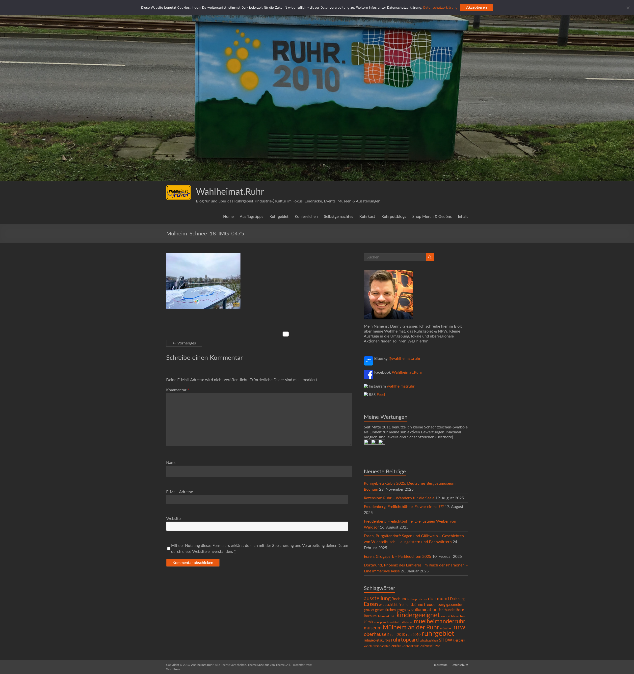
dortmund (438, 598)
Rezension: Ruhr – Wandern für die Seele (399, 498)
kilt (394, 616)
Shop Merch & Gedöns (432, 217)
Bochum (399, 599)
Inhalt (463, 217)
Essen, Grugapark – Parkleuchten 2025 (397, 557)
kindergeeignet (418, 615)
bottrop (412, 599)
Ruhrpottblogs (393, 217)
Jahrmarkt (384, 616)
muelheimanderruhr (439, 621)
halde (410, 610)
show (445, 640)
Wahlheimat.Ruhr (230, 192)
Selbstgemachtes (338, 217)
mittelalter (406, 622)
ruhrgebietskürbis (377, 640)
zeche (396, 646)
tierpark (459, 640)
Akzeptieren (476, 7)
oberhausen (376, 634)
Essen (371, 604)
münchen (446, 628)
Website (173, 519)
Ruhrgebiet (279, 217)
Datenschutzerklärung (440, 7)
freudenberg (434, 605)
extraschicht (388, 605)
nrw (459, 627)
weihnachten (381, 646)
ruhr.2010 (397, 635)
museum (373, 628)
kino (444, 616)
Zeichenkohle (410, 646)
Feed (381, 395)
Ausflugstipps (251, 217)
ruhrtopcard (405, 640)
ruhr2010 (413, 635)
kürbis (368, 622)
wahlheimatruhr (401, 386)
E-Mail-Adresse (179, 492)
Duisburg (457, 599)
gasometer (454, 605)
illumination (426, 610)
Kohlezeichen (306, 217)
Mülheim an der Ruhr (411, 627)
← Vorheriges (184, 343)
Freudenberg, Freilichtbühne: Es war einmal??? (404, 507)
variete (368, 646)
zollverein (427, 646)
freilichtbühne (410, 605)
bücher (422, 599)
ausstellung (377, 598)
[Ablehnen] (627, 7)
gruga (401, 610)
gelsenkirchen (385, 610)
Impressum (440, 664)
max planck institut (386, 622)
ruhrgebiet (438, 633)
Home (228, 217)
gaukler (369, 610)
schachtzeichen (429, 640)
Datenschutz (459, 664)
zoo (437, 646)
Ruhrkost (367, 217)
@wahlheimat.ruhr (405, 359)
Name (171, 463)
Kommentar (177, 390)
